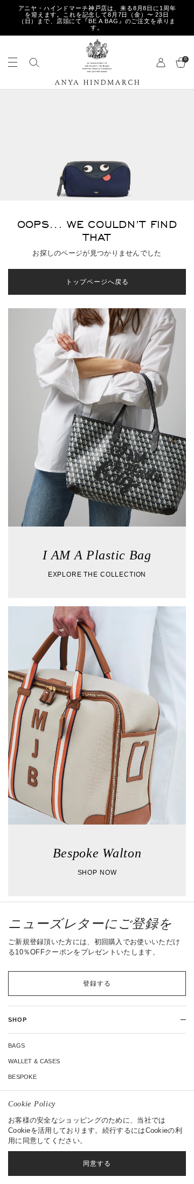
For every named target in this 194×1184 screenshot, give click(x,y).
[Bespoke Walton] (97, 751)
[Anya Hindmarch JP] (97, 62)
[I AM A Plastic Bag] (97, 453)
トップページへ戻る (97, 282)
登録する (97, 983)
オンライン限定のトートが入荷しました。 (100, 18)
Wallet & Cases (34, 1061)
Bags (16, 1045)
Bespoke (22, 1077)
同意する (97, 1163)
